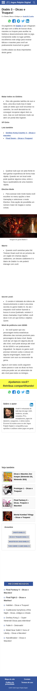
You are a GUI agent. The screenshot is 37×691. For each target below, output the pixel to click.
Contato (27, 679)
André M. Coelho (28, 16)
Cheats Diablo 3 (19, 532)
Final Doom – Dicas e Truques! (19, 138)
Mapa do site (10, 679)
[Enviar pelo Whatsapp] (9, 21)
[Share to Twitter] (23, 21)
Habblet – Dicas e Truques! (17, 605)
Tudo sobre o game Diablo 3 (19, 546)
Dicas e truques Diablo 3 (19, 537)
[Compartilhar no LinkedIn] (27, 21)
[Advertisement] (18, 74)
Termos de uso (27, 682)
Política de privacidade (9, 683)
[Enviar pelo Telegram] (18, 21)
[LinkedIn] (31, 404)
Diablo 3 (19, 26)
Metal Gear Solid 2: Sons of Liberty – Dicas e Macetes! (16, 631)
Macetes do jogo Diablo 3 (19, 541)
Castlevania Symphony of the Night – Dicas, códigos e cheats (17, 611)
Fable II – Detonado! (14, 625)
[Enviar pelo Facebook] (14, 21)
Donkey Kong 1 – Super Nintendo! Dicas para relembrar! (17, 619)
